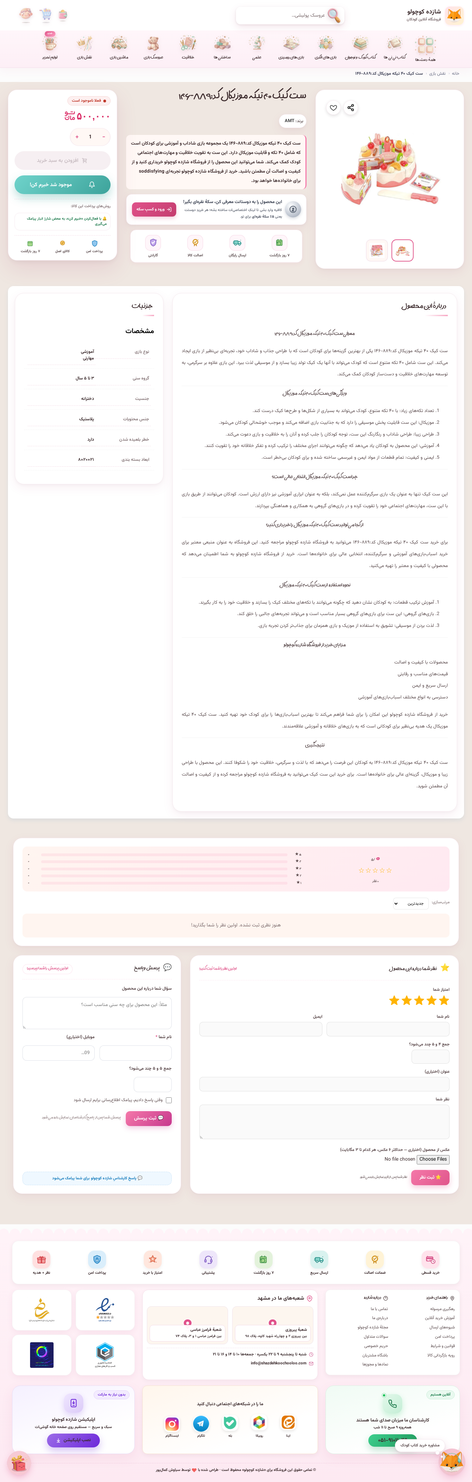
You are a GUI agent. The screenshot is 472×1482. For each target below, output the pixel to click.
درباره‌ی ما (380, 1318)
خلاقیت (188, 58)
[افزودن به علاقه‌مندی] (333, 107)
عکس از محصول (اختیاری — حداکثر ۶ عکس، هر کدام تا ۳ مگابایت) (395, 1150)
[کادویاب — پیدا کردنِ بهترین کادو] (20, 1463)
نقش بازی (84, 58)
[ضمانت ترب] (42, 1355)
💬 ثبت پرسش (148, 1118)
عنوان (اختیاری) (437, 1072)
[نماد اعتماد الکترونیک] (105, 1310)
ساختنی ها (222, 58)
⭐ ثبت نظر (430, 1177)
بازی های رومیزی (291, 58)
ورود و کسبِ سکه (150, 209)
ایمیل (317, 1017)
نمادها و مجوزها (375, 1364)
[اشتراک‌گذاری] (350, 107)
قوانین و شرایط (443, 1346)
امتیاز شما (441, 990)
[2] (431, 1000)
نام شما (443, 1017)
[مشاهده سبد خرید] (45, 16)
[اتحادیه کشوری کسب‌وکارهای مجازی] (105, 1355)
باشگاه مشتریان (375, 1355)
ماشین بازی (119, 58)
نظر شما (443, 1099)
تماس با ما (379, 1309)
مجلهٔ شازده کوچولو (373, 1327)
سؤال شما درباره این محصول (147, 989)
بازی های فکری (326, 58)
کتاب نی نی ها (394, 58)
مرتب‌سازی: (441, 902)
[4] (406, 1000)
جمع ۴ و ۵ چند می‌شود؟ (429, 1044)
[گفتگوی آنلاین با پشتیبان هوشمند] (452, 1462)
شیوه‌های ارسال (442, 1327)
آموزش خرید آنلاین (440, 1318)
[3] (419, 1000)
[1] (444, 1000)
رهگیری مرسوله (442, 1309)
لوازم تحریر (50, 46)
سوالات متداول (376, 1337)
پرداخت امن (445, 1337)
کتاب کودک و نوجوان (360, 58)
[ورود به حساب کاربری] (26, 16)
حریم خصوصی (376, 1346)
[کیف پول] (63, 15)
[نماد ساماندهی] (42, 1310)
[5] (394, 1000)
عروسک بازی (153, 58)
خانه (455, 73)
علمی (256, 58)
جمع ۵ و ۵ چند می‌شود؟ (150, 1068)
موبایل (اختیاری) (80, 1037)
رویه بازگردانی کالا (441, 1355)
